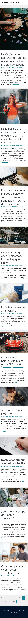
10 (5, 601)
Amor (4, 576)
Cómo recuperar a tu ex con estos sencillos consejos (13, 570)
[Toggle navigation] (25, 2)
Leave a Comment (18, 67)
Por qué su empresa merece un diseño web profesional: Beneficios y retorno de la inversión (13, 197)
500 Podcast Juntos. (13, 610)
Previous (3, 598)
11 (9, 601)
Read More (16, 84)
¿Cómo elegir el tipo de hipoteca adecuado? (13, 515)
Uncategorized (7, 67)
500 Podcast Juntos (10, 2)
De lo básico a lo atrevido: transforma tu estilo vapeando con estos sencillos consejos (13, 135)
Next (14, 601)
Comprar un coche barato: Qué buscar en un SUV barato (12, 361)
